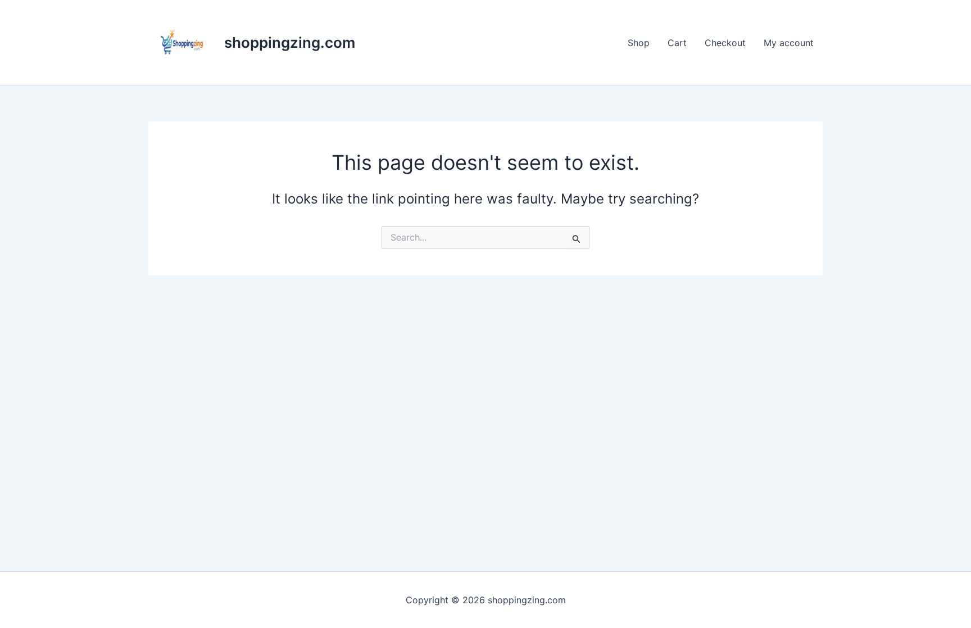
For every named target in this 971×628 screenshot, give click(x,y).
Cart (677, 42)
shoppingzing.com (289, 42)
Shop (639, 42)
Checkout (725, 42)
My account (789, 42)
